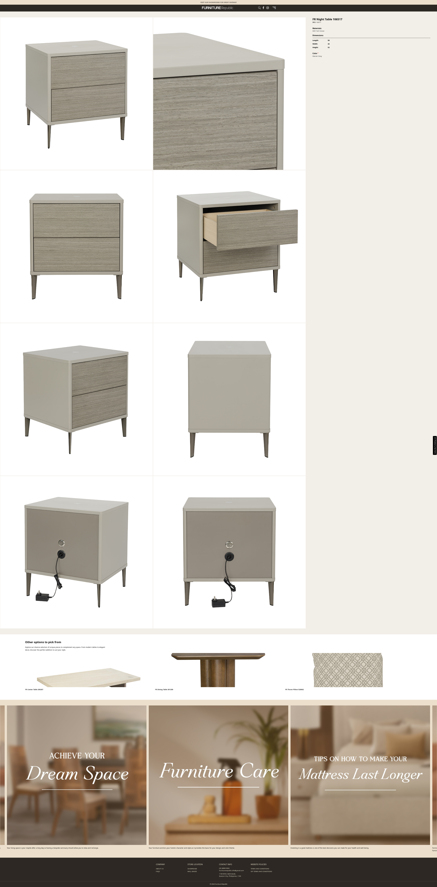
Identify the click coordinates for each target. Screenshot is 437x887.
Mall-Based (192, 871)
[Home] (218, 8)
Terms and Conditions (260, 869)
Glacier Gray (317, 56)
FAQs (158, 871)
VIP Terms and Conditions (261, 871)
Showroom (192, 869)
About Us (160, 869)
